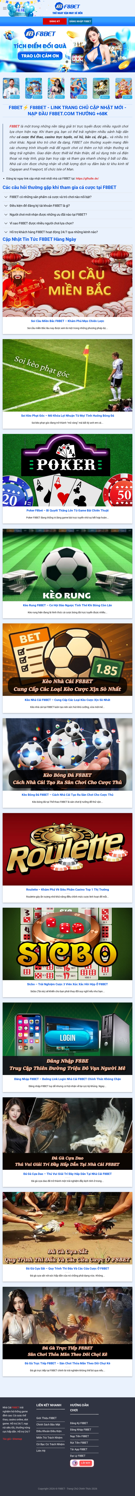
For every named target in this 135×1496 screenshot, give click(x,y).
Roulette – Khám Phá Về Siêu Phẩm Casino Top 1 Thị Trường (67, 889)
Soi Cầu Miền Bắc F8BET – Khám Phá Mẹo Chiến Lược (67, 321)
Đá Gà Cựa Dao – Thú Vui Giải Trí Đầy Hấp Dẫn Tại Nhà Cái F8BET (67, 1174)
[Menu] (5, 8)
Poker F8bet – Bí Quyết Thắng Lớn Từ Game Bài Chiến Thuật (68, 510)
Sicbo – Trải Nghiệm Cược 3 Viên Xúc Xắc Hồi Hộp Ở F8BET (67, 984)
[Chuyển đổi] (6, 197)
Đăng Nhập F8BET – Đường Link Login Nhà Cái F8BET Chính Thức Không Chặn (67, 1079)
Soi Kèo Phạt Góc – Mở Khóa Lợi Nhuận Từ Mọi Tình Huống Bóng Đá (67, 415)
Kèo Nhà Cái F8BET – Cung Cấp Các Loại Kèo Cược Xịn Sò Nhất (67, 700)
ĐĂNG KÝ (55, 21)
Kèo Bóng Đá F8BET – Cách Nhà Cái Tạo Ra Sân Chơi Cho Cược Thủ (67, 794)
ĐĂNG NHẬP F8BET (80, 21)
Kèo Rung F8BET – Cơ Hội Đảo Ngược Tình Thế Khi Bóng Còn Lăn (67, 605)
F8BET (14, 126)
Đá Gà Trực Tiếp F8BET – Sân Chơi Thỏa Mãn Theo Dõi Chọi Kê (67, 1363)
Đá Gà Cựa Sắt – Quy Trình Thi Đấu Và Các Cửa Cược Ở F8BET (67, 1268)
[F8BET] (68, 8)
